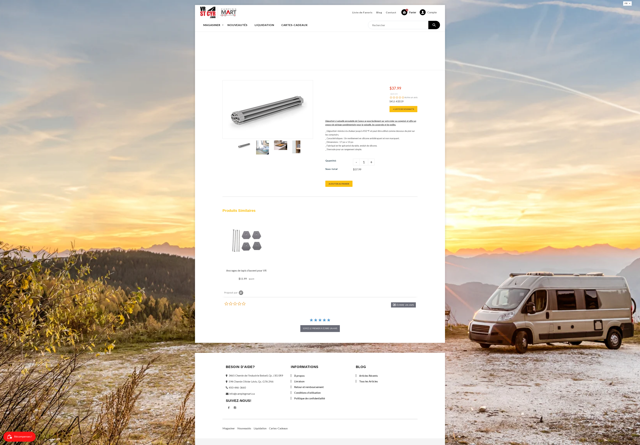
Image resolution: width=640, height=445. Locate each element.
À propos (299, 375)
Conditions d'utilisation (307, 392)
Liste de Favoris (362, 12)
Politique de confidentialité (309, 398)
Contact (391, 12)
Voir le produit (247, 262)
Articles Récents (368, 375)
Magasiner (228, 428)
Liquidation (260, 428)
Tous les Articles (368, 381)
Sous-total (331, 169)
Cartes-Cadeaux (278, 428)
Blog (379, 12)
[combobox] (404, 25)
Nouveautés (244, 428)
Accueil (300, 47)
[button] (403, 305)
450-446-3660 (237, 387)
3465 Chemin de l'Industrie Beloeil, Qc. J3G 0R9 (256, 375)
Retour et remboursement (309, 386)
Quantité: (330, 160)
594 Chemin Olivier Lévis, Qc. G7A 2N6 (251, 381)
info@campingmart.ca (242, 393)
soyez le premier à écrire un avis (320, 328)
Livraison (299, 381)
